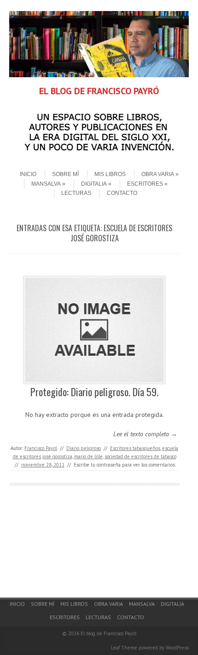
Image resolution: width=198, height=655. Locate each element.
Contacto (122, 193)
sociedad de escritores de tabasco (140, 456)
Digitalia (94, 184)
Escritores (145, 184)
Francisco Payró (40, 448)
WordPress (177, 647)
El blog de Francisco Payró (108, 633)
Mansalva (46, 184)
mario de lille (88, 456)
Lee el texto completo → (145, 434)
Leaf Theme (124, 647)
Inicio (28, 174)
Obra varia (157, 174)
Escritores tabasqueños (135, 448)
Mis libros (110, 174)
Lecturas (76, 193)
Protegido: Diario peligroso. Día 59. (94, 391)
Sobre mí (65, 174)
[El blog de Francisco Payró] (99, 75)
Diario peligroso (83, 448)
